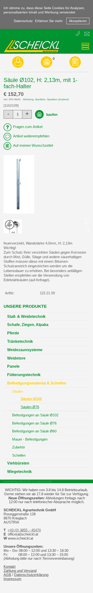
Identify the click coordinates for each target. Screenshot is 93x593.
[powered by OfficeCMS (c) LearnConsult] (46, 481)
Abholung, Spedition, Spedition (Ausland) (46, 99)
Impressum (12, 579)
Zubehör (18, 447)
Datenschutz (23, 21)
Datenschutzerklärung (31, 575)
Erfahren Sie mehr (49, 21)
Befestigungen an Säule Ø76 (34, 423)
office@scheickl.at (86, 34)
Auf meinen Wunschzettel (33, 145)
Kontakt (10, 567)
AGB (7, 575)
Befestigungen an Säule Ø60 (34, 431)
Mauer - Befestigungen (29, 439)
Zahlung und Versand (20, 571)
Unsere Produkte (25, 306)
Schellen (19, 455)
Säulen (17, 391)
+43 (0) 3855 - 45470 (78, 33)
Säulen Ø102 (31, 399)
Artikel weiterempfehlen (31, 136)
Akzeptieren (78, 21)
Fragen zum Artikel (27, 127)
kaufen (51, 114)
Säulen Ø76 (30, 407)
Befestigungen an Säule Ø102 (35, 415)
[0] (46, 62)
